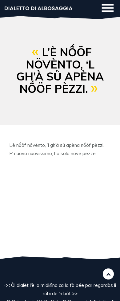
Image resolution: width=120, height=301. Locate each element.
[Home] (38, 8)
